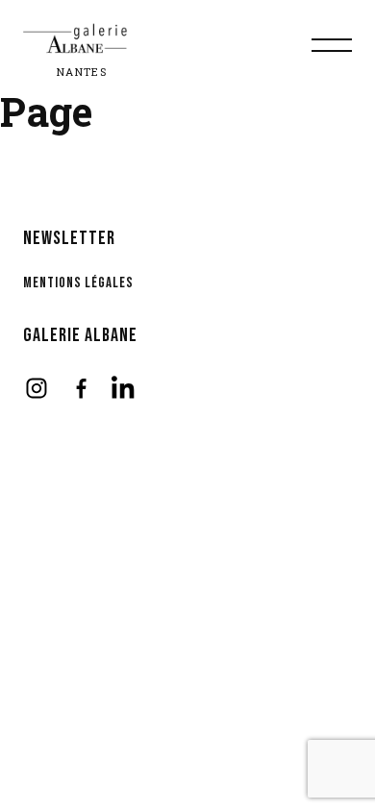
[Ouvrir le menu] (332, 45)
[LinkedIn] (125, 388)
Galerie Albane (80, 335)
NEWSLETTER (69, 238)
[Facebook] (80, 388)
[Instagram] (36, 388)
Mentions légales (78, 283)
